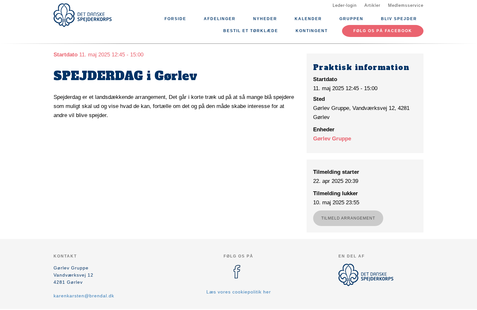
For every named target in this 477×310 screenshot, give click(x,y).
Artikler (372, 5)
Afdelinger (220, 19)
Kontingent (312, 31)
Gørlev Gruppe (332, 139)
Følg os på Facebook (382, 31)
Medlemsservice (405, 5)
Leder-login (345, 5)
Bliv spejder (399, 19)
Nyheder (265, 19)
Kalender (308, 19)
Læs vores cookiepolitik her (238, 291)
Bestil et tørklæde (250, 31)
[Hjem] (83, 15)
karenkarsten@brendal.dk (84, 295)
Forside (175, 19)
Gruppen (351, 19)
